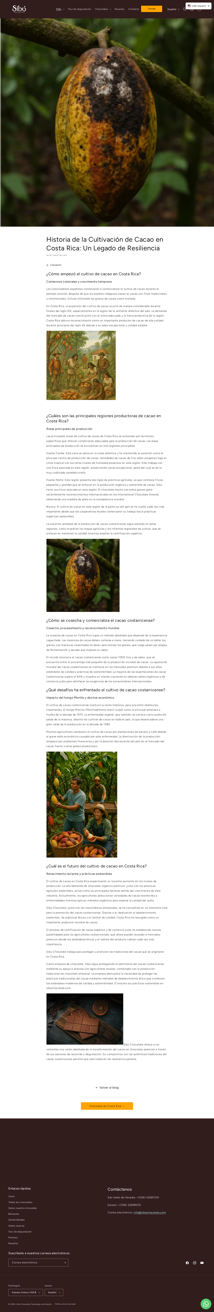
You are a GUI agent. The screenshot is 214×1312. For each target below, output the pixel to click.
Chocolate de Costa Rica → (107, 1106)
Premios (13, 1237)
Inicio (11, 1196)
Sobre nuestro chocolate (22, 1208)
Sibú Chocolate (23, 1304)
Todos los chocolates (20, 1202)
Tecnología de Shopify (41, 1304)
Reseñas (13, 1243)
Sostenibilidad (16, 1219)
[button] (60, 9)
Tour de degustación (20, 1231)
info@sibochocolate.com (150, 1212)
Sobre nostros (16, 1225)
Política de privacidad (65, 1304)
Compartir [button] (56, 265)
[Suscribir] (64, 1263)
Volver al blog (109, 1087)
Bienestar (13, 1214)
